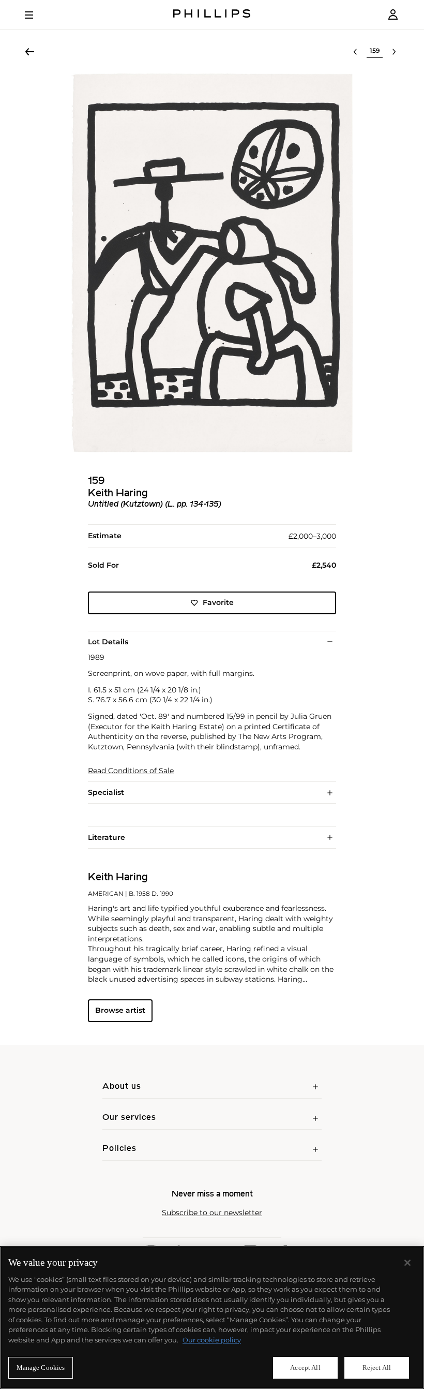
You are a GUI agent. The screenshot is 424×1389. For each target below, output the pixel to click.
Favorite (218, 602)
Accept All (305, 1367)
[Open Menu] (36, 15)
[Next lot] (394, 52)
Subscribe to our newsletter (212, 1212)
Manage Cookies (41, 1367)
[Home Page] (212, 14)
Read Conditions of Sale (131, 770)
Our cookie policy (212, 1340)
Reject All (376, 1367)
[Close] (407, 1262)
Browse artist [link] (120, 1010)
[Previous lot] (355, 52)
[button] (212, 262)
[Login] (393, 14)
